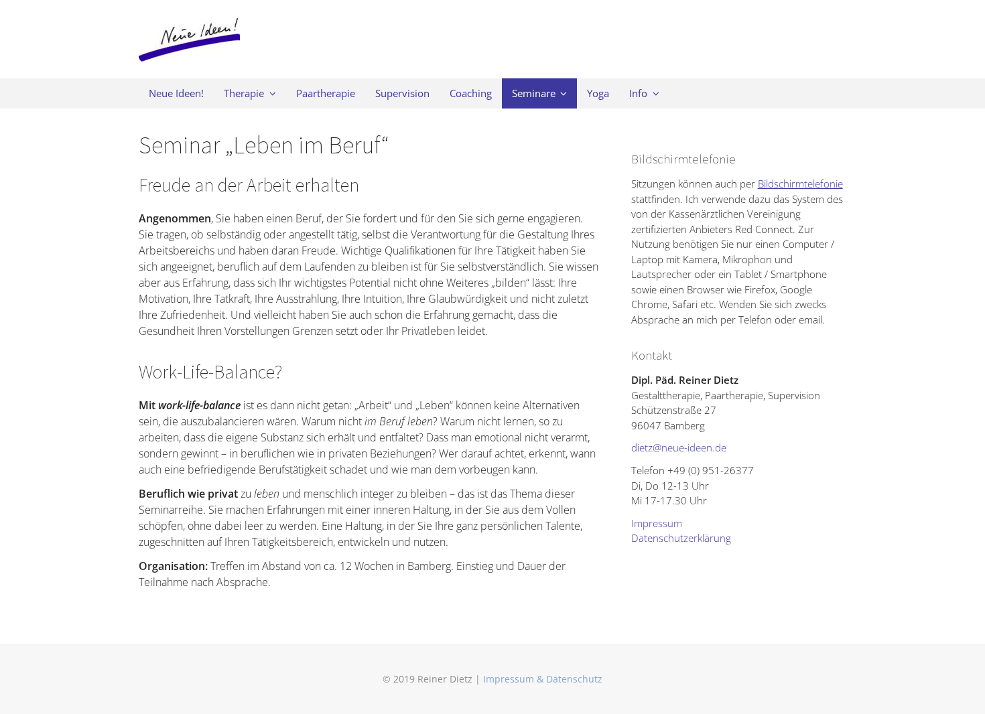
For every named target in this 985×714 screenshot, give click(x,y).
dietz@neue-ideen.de (678, 447)
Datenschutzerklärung (681, 538)
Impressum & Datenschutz (542, 678)
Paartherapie (325, 93)
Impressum (656, 523)
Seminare (533, 93)
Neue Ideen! (176, 93)
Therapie (244, 93)
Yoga (598, 93)
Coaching (471, 93)
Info (638, 93)
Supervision (402, 93)
